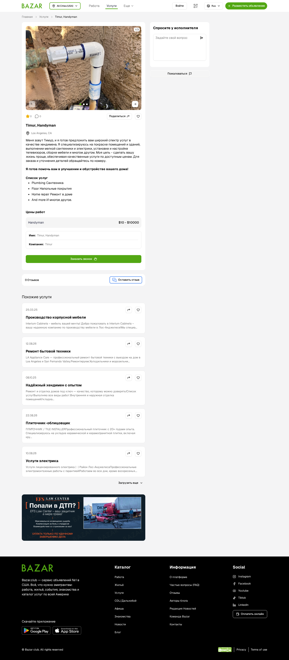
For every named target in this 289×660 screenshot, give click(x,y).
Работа (94, 6)
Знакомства (123, 616)
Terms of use (259, 649)
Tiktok (242, 597)
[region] (83, 68)
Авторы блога (179, 600)
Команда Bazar (180, 616)
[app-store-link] (67, 630)
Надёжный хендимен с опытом (54, 385)
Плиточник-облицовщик (48, 423)
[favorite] (138, 116)
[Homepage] (32, 6)
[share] (129, 310)
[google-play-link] (36, 630)
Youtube (243, 590)
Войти (180, 5)
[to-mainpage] (37, 567)
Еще (127, 6)
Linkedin (243, 605)
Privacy (241, 649)
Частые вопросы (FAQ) (184, 585)
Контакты (176, 624)
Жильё (119, 585)
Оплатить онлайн (252, 614)
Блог (118, 632)
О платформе (178, 577)
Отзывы (175, 593)
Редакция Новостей (183, 608)
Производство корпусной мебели (56, 317)
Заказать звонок (81, 259)
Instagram (244, 576)
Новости (120, 624)
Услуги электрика (42, 461)
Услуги (112, 6)
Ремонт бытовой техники (48, 351)
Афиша (119, 608)
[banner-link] (83, 517)
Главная (27, 17)
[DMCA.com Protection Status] (225, 649)
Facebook (244, 583)
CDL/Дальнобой (125, 600)
